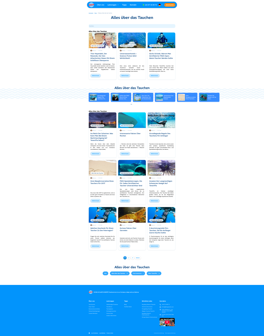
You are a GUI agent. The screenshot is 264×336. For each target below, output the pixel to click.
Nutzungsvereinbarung (170, 333)
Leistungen (112, 5)
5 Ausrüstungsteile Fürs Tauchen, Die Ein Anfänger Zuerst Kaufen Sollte (160, 230)
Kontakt (133, 5)
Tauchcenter (92, 304)
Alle (105, 273)
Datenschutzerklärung (159, 333)
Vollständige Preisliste (112, 304)
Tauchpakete (109, 309)
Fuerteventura (138, 273)
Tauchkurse (109, 306)
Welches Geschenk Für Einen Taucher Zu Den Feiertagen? (101, 229)
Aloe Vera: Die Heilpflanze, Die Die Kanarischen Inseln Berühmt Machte (146, 99)
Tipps (124, 5)
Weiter (138, 258)
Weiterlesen (95, 75)
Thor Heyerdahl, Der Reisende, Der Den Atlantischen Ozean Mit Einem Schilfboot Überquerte (102, 57)
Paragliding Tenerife (147, 309)
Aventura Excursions (147, 306)
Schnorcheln (109, 313)
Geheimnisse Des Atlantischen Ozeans (168, 97)
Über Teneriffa (154, 273)
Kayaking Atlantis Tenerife (148, 304)
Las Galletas (102, 333)
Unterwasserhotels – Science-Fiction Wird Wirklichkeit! (128, 56)
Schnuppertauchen (111, 311)
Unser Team (92, 306)
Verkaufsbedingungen (94, 311)
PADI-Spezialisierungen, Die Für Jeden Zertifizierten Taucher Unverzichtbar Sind (131, 183)
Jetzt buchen (170, 5)
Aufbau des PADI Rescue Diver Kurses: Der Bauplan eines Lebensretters (124, 99)
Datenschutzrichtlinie (94, 309)
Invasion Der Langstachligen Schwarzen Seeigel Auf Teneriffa (160, 183)
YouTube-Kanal (128, 306)
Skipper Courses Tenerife (148, 311)
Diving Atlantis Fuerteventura (149, 317)
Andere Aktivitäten (111, 315)
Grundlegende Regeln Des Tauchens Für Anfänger (101, 98)
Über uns (100, 5)
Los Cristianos (94, 333)
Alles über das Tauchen (120, 273)
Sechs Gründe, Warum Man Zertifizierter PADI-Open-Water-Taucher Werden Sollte (161, 56)
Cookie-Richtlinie (93, 313)
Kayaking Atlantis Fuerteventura (146, 314)
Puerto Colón (110, 333)
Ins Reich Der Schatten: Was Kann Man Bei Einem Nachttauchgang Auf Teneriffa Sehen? (101, 136)
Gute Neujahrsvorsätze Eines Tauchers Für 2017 (191, 98)
